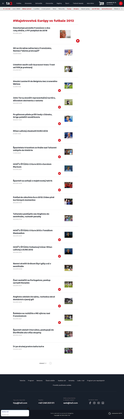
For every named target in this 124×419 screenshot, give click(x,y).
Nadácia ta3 (62, 380)
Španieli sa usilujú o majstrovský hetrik (32, 181)
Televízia (22, 380)
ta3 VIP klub (95, 9)
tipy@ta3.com (20, 403)
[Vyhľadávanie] (121, 3)
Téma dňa (61, 9)
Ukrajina (76, 9)
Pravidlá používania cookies (62, 385)
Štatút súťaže (50, 380)
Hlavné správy (85, 9)
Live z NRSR (16, 9)
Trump (69, 9)
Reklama (39, 380)
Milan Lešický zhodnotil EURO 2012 (30, 131)
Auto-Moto (90, 3)
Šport (67, 3)
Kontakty (71, 380)
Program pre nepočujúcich (96, 380)
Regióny (59, 3)
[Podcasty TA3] (101, 3)
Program (31, 380)
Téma (54, 9)
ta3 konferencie (107, 9)
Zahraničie (38, 3)
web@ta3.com (70, 403)
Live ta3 (7, 9)
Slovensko (28, 3)
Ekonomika (49, 3)
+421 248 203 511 (46, 403)
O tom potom (46, 9)
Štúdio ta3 (117, 9)
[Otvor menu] (3, 3)
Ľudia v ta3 (80, 380)
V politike (36, 9)
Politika (18, 3)
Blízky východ (26, 9)
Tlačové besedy (78, 3)
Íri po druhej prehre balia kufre (28, 346)
